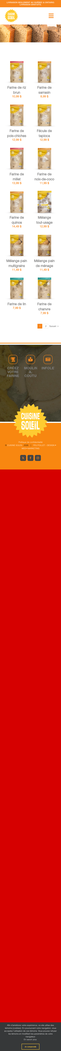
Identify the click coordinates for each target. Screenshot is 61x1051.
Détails (19, 74)
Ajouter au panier (16, 71)
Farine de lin (17, 304)
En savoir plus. (30, 1039)
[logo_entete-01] (11, 10)
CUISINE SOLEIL (15, 445)
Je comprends (30, 1047)
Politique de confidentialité (31, 442)
